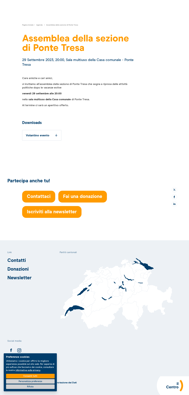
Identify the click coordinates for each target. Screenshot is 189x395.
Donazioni (18, 269)
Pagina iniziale (28, 25)
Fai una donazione (82, 196)
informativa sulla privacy (28, 370)
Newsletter (19, 278)
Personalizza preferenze (30, 381)
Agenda (39, 25)
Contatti (16, 260)
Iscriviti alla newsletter (52, 212)
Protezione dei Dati (66, 382)
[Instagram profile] (19, 351)
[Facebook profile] (11, 351)
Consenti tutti (30, 376)
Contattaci (38, 196)
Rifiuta (30, 387)
